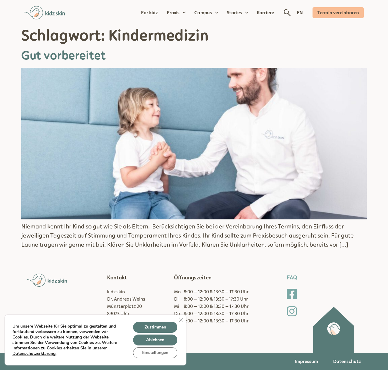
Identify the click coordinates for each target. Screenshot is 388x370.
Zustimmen (155, 327)
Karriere (265, 12)
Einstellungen (155, 352)
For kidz (149, 12)
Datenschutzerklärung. (34, 353)
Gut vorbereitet (63, 56)
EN (300, 12)
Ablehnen (155, 340)
